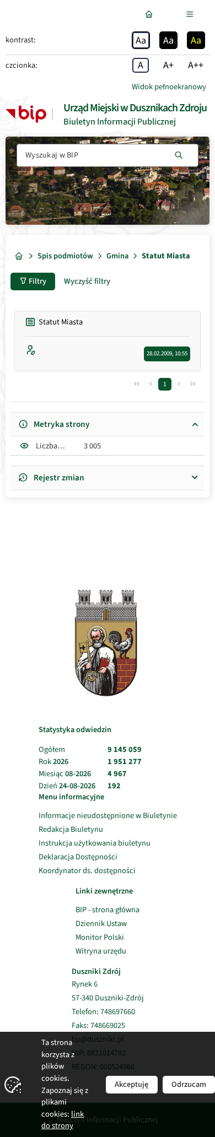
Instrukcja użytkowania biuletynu (94, 843)
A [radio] (140, 65)
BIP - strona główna (107, 910)
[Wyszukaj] (178, 155)
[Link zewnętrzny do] (26, 114)
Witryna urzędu (107, 951)
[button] (136, 384)
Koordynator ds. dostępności (87, 870)
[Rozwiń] (191, 14)
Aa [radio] (141, 40)
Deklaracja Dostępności (78, 857)
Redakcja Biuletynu (71, 829)
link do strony (62, 1120)
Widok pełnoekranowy (169, 87)
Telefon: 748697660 (103, 1011)
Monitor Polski (107, 937)
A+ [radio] (168, 65)
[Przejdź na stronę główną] (151, 14)
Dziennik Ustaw (107, 923)
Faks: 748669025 (98, 1025)
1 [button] (164, 384)
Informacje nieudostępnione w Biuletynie (108, 815)
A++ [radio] (195, 65)
